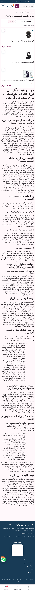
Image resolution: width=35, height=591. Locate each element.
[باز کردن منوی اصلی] (3, 6)
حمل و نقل (31, 572)
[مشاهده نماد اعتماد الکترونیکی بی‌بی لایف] (17, 550)
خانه (33, 12)
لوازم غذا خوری (30, 566)
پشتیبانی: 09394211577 (27, 533)
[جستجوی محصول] (17, 6)
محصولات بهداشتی (29, 563)
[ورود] (8, 6)
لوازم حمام (31, 569)
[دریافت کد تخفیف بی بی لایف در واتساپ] (3, 559)
